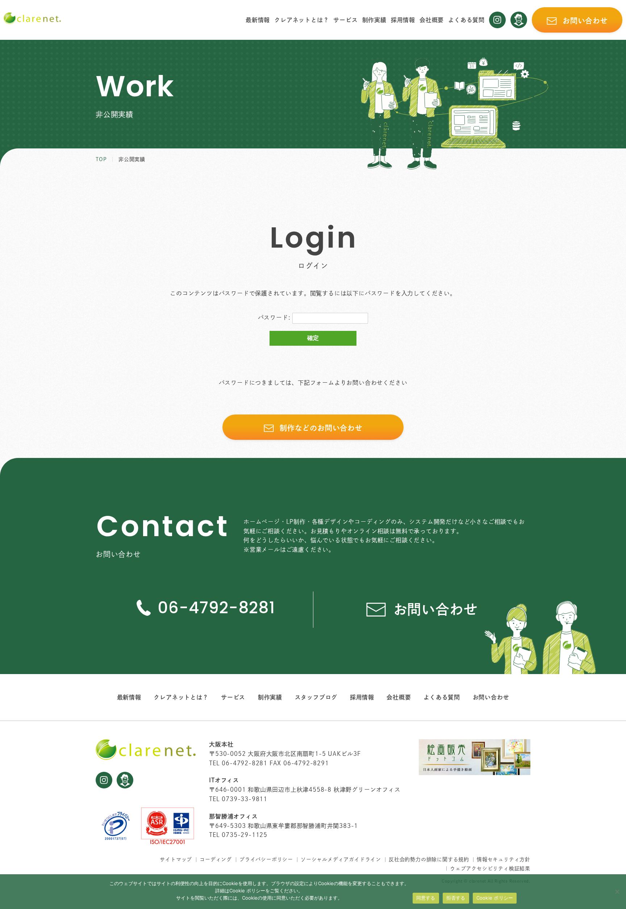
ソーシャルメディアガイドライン (341, 859)
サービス (345, 20)
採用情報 (403, 20)
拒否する (456, 898)
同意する (425, 898)
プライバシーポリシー (266, 859)
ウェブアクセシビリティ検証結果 (490, 868)
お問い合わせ (491, 697)
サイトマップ (176, 859)
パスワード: (275, 317)
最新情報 (258, 20)
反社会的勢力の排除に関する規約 (429, 859)
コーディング (216, 859)
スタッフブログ (316, 697)
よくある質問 (466, 20)
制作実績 (374, 20)
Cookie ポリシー (494, 898)
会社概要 (432, 20)
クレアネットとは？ (301, 20)
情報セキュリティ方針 (503, 859)
